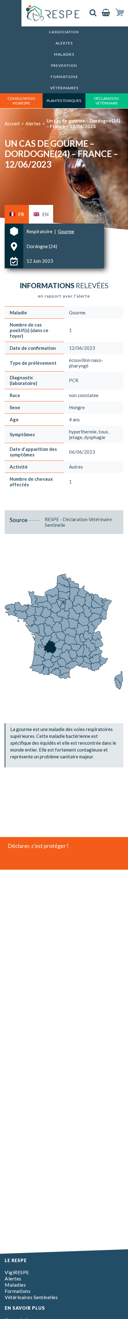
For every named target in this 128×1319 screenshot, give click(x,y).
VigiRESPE (17, 1272)
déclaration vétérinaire (106, 100)
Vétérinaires (64, 88)
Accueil (12, 123)
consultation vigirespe (21, 100)
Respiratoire (39, 231)
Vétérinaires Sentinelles (31, 1297)
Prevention (64, 65)
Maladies (64, 54)
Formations (64, 76)
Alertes (64, 43)
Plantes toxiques (64, 100)
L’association (64, 32)
